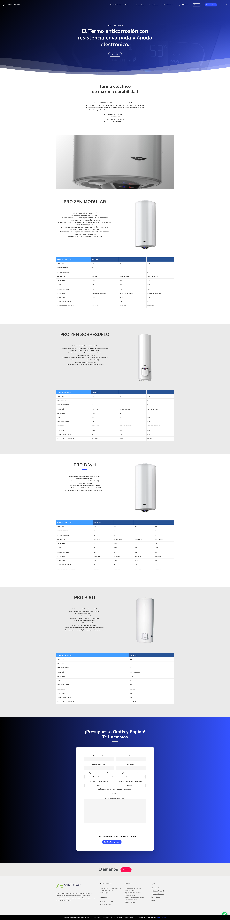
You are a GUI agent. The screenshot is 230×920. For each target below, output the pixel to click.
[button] (115, 54)
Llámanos (126, 870)
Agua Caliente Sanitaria (133, 893)
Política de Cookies (157, 894)
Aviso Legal (155, 888)
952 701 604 (106, 904)
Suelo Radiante (130, 890)
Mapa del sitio (155, 897)
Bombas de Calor (131, 900)
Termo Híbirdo (130, 902)
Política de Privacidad (158, 891)
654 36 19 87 (108, 902)
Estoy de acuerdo (161, 917)
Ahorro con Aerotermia (133, 888)
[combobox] (99, 777)
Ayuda (153, 900)
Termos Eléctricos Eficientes (134, 897)
